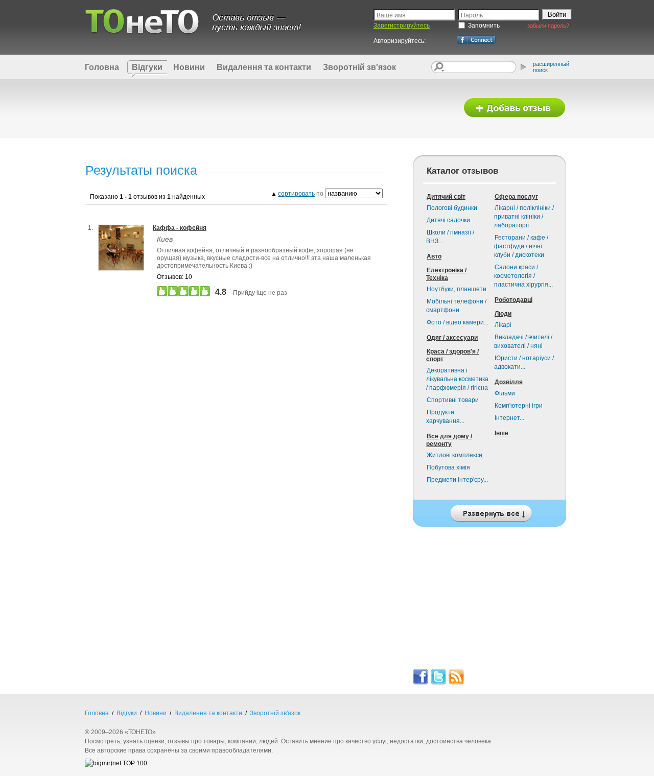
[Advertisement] (267, 108)
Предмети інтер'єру (457, 479)
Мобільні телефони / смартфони (456, 306)
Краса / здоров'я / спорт (452, 355)
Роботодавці (513, 299)
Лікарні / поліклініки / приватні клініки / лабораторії (524, 216)
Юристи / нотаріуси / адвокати (524, 362)
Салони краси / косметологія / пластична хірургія (523, 276)
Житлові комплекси (454, 455)
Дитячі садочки (448, 220)
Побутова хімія (448, 467)
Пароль (472, 15)
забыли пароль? (548, 25)
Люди (503, 313)
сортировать (296, 193)
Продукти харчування (445, 417)
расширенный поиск (551, 67)
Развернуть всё (489, 511)
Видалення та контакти (264, 67)
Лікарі (503, 324)
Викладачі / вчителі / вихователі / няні (523, 341)
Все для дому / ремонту (449, 440)
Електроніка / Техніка (446, 274)
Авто (434, 256)
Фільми (505, 393)
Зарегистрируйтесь (401, 25)
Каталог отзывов (462, 171)
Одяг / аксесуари (452, 337)
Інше (501, 433)
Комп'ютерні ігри (519, 405)
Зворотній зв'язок (359, 67)
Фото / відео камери (457, 322)
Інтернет (509, 417)
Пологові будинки (452, 207)
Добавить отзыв (514, 108)
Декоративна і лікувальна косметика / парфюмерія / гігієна (457, 379)
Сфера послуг (516, 196)
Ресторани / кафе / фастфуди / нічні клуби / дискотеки (521, 246)
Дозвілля (509, 382)
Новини (189, 67)
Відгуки (147, 67)
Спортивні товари (453, 400)
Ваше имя (391, 15)
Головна (102, 67)
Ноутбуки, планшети (456, 289)
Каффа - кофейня (179, 227)
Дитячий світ (446, 196)
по (301, 193)
